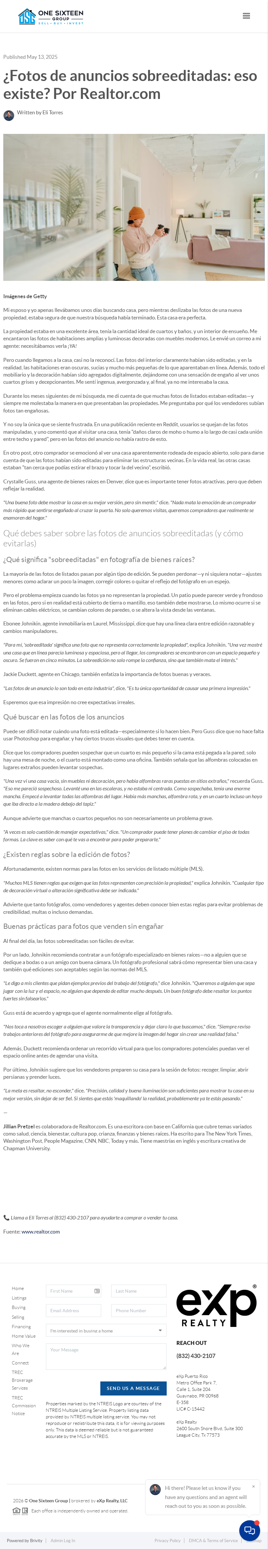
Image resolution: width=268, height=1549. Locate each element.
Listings (19, 1297)
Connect (20, 1362)
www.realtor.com (41, 1231)
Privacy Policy (168, 1540)
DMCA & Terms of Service (213, 1540)
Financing (21, 1326)
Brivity (36, 1540)
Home (18, 1288)
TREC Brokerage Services (22, 1380)
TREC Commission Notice (24, 1405)
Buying (18, 1307)
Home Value (24, 1336)
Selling (18, 1317)
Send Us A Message (133, 1388)
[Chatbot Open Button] (249, 1530)
